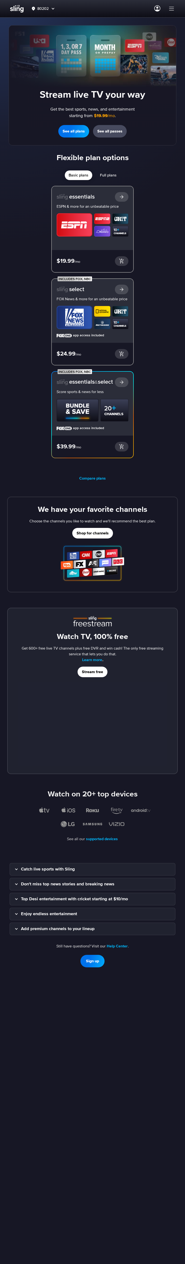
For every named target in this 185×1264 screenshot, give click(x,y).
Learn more (92, 660)
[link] (92, 218)
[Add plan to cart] (121, 261)
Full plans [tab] (108, 175)
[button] (171, 8)
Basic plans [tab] (78, 175)
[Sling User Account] (157, 8)
